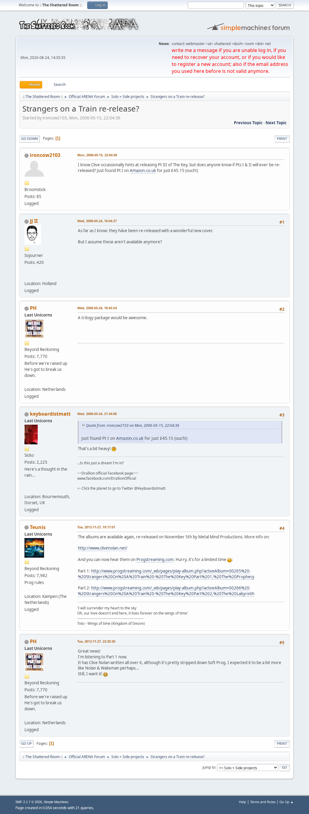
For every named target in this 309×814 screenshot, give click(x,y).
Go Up (26, 743)
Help (242, 801)
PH (33, 308)
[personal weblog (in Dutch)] (26, 276)
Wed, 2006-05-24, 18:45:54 (97, 308)
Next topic (276, 122)
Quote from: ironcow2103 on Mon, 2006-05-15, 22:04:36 (132, 425)
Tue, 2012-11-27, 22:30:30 (96, 641)
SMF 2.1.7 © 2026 (28, 802)
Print (282, 138)
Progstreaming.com (155, 559)
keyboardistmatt (50, 413)
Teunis (38, 527)
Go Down (29, 138)
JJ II (34, 221)
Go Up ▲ (286, 801)
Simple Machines (56, 802)
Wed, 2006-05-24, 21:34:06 (97, 413)
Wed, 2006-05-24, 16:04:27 (97, 221)
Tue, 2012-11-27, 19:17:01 (96, 527)
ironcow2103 (45, 155)
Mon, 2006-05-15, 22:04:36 (97, 155)
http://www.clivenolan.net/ (102, 548)
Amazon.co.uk (143, 170)
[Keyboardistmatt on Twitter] (26, 489)
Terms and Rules (263, 801)
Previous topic (248, 122)
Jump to (208, 767)
